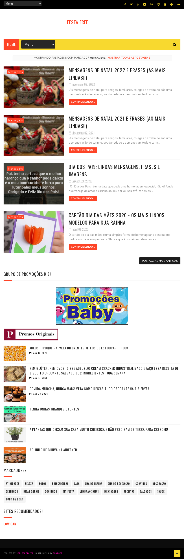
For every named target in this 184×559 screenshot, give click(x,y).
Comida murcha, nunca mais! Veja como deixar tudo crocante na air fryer (89, 388)
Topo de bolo (14, 499)
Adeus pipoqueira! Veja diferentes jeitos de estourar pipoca (79, 347)
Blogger (57, 553)
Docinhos (51, 491)
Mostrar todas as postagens (129, 58)
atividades (12, 483)
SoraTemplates (24, 553)
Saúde (161, 491)
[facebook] (125, 4)
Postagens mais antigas (160, 261)
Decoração (159, 483)
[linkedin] (138, 4)
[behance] (151, 4)
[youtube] (165, 4)
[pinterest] (171, 4)
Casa (76, 483)
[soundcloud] (178, 4)
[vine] (158, 4)
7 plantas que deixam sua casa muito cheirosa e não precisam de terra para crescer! (98, 429)
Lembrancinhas (89, 491)
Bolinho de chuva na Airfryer (53, 449)
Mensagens (15, 72)
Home (11, 44)
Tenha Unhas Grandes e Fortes (54, 408)
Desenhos (12, 491)
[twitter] (131, 4)
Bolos (42, 483)
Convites (141, 483)
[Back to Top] (177, 553)
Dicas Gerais (31, 491)
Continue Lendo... (83, 102)
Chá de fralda (93, 483)
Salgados (146, 491)
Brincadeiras (60, 483)
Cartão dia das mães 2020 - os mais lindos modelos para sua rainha (116, 218)
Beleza (29, 483)
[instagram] (144, 4)
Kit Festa (68, 491)
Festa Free (77, 22)
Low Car (10, 523)
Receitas (129, 491)
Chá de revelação (119, 483)
